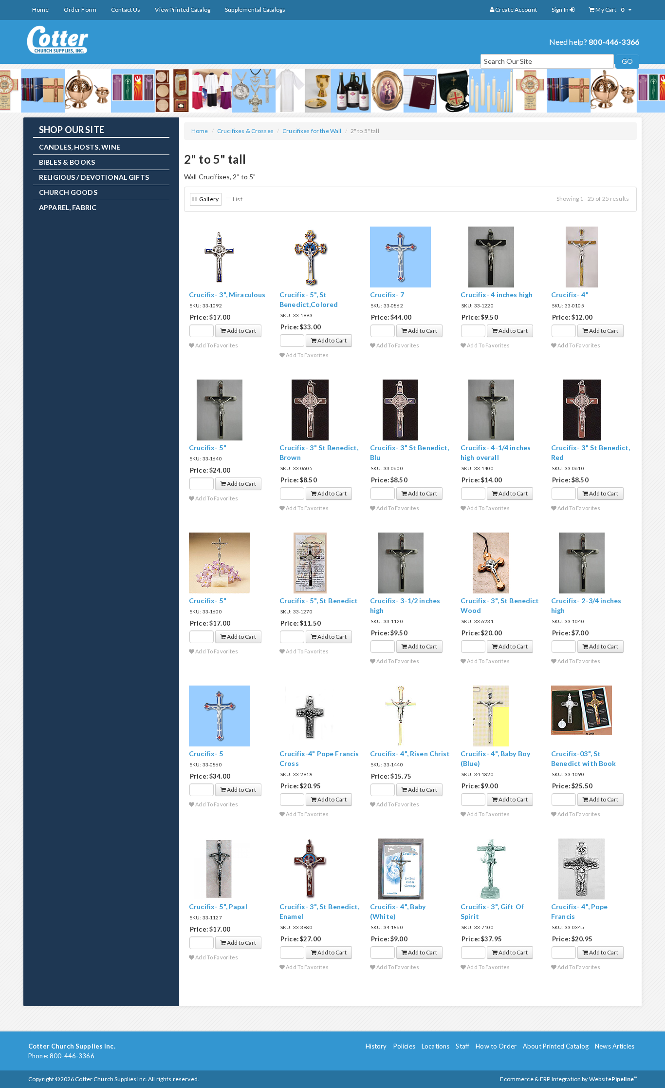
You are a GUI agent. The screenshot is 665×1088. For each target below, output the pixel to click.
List (237, 199)
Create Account (515, 9)
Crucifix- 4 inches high (497, 294)
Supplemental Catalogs (255, 9)
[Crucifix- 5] (219, 715)
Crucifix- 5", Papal (218, 906)
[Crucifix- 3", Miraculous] (219, 256)
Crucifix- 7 (387, 294)
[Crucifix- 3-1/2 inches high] (401, 562)
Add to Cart (241, 330)
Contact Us (125, 9)
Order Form (80, 9)
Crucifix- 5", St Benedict (318, 600)
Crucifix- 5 (206, 753)
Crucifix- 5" (207, 447)
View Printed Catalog (182, 9)
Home (40, 9)
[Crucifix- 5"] (219, 409)
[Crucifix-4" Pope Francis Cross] (309, 715)
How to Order (496, 1046)
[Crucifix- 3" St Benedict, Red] (582, 409)
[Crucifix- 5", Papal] (219, 868)
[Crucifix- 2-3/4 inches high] (582, 562)
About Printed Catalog (556, 1046)
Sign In (561, 9)
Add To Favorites (216, 345)
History (376, 1046)
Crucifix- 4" (570, 294)
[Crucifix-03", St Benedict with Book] (581, 709)
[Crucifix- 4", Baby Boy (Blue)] (491, 715)
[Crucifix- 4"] (582, 256)
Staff (462, 1046)
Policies (404, 1046)
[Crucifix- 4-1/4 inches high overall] (491, 409)
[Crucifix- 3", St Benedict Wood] (491, 562)
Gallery (209, 199)
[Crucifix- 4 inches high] (491, 256)
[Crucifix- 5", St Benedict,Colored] (310, 256)
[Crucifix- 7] (400, 256)
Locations (435, 1046)
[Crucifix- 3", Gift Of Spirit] (491, 868)
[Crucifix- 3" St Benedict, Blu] (400, 409)
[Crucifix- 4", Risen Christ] (400, 715)
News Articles (614, 1046)
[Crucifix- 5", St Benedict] (310, 562)
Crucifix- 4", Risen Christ (410, 753)
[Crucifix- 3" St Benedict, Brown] (310, 409)
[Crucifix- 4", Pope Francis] (581, 868)
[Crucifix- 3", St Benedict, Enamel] (310, 868)
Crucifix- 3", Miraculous (227, 294)
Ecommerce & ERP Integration (540, 1079)
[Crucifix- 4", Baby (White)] (401, 868)
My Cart (609, 9)
